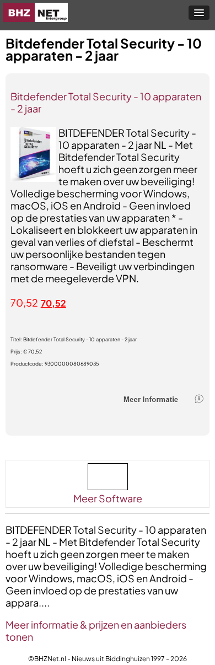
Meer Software (107, 498)
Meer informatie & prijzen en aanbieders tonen (96, 630)
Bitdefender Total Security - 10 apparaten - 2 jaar (105, 102)
